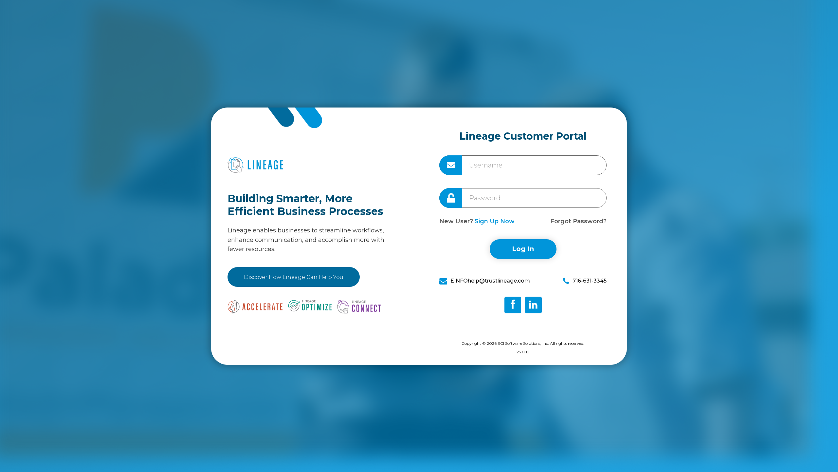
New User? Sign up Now (477, 221)
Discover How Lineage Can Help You (293, 277)
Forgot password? (578, 223)
